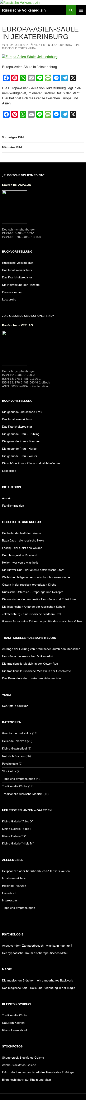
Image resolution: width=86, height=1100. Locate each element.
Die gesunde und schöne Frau (22, 412)
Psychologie (10, 763)
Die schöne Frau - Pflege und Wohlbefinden (31, 463)
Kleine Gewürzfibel (14, 748)
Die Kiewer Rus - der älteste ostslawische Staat (33, 570)
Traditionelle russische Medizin (22, 794)
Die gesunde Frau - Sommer (21, 441)
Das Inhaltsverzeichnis (17, 270)
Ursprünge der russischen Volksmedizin (28, 656)
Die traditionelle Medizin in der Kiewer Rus (30, 663)
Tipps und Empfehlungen (18, 778)
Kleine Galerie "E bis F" (17, 828)
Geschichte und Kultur (16, 733)
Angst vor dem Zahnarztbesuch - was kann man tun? (37, 945)
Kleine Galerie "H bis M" (18, 843)
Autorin (6, 498)
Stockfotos (9, 771)
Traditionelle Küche (14, 786)
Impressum (9, 900)
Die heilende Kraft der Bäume (21, 533)
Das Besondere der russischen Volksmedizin (31, 678)
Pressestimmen (12, 292)
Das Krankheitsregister (17, 277)
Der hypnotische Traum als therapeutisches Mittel (34, 953)
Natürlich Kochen (13, 756)
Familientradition (13, 505)
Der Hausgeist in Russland (19, 555)
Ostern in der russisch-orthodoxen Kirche (29, 584)
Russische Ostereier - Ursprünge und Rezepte (32, 592)
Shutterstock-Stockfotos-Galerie (23, 1057)
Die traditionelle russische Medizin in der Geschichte (36, 671)
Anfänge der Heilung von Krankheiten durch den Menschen (41, 649)
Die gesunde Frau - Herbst (19, 448)
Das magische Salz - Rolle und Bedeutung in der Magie (38, 987)
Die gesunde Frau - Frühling (20, 434)
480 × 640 (40, 44)
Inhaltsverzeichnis (14, 878)
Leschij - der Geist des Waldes (22, 547)
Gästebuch (9, 893)
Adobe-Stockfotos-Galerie (19, 1065)
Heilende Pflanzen (14, 741)
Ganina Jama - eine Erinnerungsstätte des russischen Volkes (42, 621)
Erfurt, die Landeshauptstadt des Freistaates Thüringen (38, 1072)
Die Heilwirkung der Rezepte (21, 284)
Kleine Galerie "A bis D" (17, 821)
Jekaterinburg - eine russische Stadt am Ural (31, 614)
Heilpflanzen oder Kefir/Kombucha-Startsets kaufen (36, 871)
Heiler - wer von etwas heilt (20, 562)
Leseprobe (9, 299)
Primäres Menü (81, 10)
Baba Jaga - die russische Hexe (23, 540)
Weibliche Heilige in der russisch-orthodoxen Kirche (36, 577)
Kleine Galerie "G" (14, 836)
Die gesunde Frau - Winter (19, 456)
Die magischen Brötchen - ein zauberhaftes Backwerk (37, 980)
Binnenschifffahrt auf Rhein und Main (26, 1079)
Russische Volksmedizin (24, 10)
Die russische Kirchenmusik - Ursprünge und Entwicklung (39, 599)
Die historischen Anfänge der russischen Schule (33, 606)
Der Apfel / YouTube (15, 705)
